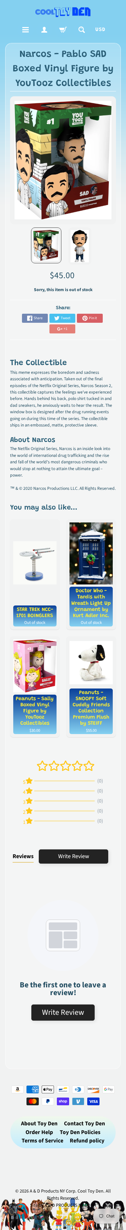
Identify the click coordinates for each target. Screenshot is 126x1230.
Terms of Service (42, 1141)
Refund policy (87, 1141)
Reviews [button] (23, 856)
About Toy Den (39, 1124)
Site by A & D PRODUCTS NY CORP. (63, 1205)
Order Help (39, 1132)
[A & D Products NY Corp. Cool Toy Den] (63, 11)
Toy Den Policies (80, 1132)
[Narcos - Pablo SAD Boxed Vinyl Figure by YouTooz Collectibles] (46, 245)
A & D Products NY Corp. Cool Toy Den (66, 1191)
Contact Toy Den (84, 1124)
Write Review (73, 856)
